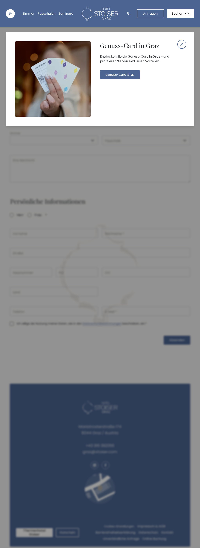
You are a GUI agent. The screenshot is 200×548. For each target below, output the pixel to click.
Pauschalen (46, 13)
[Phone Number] (129, 14)
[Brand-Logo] (100, 13)
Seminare (66, 13)
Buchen (177, 13)
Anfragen (150, 13)
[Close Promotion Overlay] (181, 44)
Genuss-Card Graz (119, 74)
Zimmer (29, 13)
